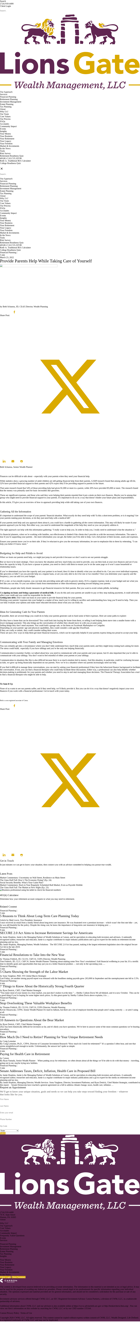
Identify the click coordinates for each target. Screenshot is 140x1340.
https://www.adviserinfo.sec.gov (88, 1306)
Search (3, 1)
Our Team (4, 114)
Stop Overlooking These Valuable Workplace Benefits (36, 1003)
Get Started (5, 904)
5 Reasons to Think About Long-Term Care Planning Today (39, 916)
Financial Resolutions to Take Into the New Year (32, 955)
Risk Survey (5, 153)
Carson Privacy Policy (9, 1313)
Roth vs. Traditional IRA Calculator (15, 161)
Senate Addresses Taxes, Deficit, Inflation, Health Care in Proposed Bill (47, 1071)
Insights (3, 131)
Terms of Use (26, 1313)
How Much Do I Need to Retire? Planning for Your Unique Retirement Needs (51, 1037)
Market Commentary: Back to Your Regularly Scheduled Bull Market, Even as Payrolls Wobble (41, 885)
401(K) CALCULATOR (11, 158)
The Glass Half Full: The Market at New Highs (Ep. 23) (24, 887)
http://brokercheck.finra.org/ (116, 1306)
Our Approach (6, 92)
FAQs (2, 121)
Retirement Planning (9, 99)
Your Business (6, 136)
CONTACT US (7, 166)
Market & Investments (9, 146)
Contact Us (5, 871)
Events (3, 129)
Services (3, 94)
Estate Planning (6, 104)
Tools (2, 151)
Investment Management (10, 102)
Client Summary (18, 1277)
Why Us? (4, 111)
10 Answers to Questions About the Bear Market (32, 1020)
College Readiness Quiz (10, 163)
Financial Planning (8, 97)
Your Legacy (5, 141)
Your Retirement (7, 138)
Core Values (5, 116)
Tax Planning (5, 106)
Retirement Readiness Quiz (12, 156)
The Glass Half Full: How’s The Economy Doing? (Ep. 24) (25, 880)
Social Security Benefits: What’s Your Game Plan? (22, 882)
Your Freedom (6, 143)
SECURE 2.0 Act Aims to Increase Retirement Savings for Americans (46, 933)
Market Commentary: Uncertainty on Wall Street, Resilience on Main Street (32, 877)
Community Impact (8, 126)
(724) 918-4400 (7, 3)
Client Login (5, 6)
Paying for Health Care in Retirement (25, 1054)
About (2, 109)
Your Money (5, 134)
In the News (5, 148)
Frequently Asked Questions (12, 1235)
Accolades (4, 124)
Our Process (5, 119)
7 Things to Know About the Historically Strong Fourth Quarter (42, 986)
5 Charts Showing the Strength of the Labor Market (34, 972)
